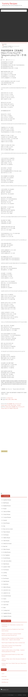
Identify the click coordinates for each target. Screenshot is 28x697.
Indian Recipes (6, 540)
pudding (5, 572)
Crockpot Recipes (7, 517)
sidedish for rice (6, 593)
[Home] (2, 45)
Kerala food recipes (7, 543)
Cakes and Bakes (6, 511)
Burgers (5, 508)
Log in (3, 673)
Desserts (5, 520)
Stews (4, 607)
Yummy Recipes (9, 3)
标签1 (7, 399)
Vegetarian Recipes (7, 616)
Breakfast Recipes (7, 505)
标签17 (13, 399)
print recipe (4, 451)
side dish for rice (6, 590)
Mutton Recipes (6, 549)
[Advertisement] (14, 27)
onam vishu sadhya (7, 561)
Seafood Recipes (6, 587)
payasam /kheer (6, 566)
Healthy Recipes (6, 537)
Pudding (5, 575)
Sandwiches (5, 584)
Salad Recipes (6, 581)
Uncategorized (9, 397)
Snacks (4, 598)
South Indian (5, 604)
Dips (4, 526)
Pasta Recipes (6, 563)
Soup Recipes (6, 601)
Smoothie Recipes (7, 595)
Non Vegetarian (6, 555)
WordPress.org (5, 682)
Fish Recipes (6, 534)
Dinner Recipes (6, 523)
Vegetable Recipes (7, 613)
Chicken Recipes (6, 514)
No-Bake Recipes (7, 552)
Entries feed (4, 676)
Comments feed (5, 679)
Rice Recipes (6, 578)
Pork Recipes (6, 569)
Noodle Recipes (6, 558)
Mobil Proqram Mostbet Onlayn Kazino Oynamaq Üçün (13, 642)
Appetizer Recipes (7, 499)
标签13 (9, 399)
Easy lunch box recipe (8, 529)
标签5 (16, 399)
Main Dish (5, 546)
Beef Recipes (6, 502)
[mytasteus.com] (4, 689)
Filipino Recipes (6, 531)
